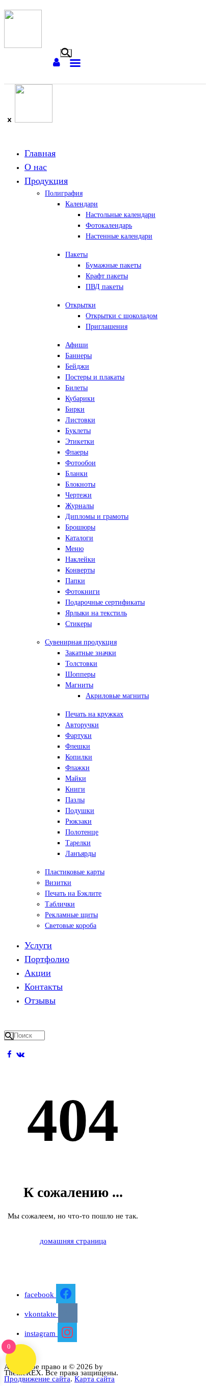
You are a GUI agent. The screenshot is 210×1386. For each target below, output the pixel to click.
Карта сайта (94, 1379)
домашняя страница (73, 1241)
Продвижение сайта (37, 1379)
